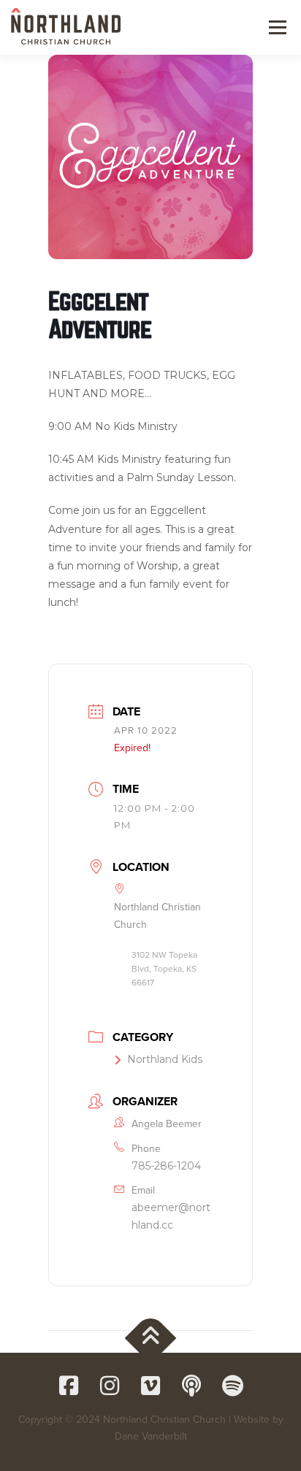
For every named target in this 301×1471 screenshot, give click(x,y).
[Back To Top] (151, 1338)
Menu (275, 27)
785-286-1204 (166, 1165)
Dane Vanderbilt (151, 1436)
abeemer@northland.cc (171, 1216)
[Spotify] (232, 1386)
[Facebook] (69, 1386)
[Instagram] (110, 1386)
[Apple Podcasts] (191, 1386)
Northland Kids (164, 1059)
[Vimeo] (150, 1386)
